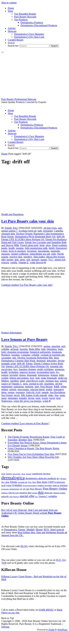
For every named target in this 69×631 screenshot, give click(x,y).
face (15, 369)
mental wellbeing (19, 253)
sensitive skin (25, 492)
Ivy (57, 372)
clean (23, 474)
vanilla (13, 262)
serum (34, 493)
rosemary (20, 392)
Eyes (30, 482)
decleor (46, 473)
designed (40, 360)
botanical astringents (40, 352)
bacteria (24, 349)
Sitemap (5, 626)
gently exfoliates (45, 369)
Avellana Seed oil (27, 230)
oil (21, 489)
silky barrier (7, 259)
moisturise (5, 489)
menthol (14, 380)
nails (53, 253)
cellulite (35, 355)
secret (17, 395)
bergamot (48, 230)
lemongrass (43, 375)
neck (25, 383)
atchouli (14, 349)
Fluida (51, 629)
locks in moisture (17, 251)
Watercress (6, 401)
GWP (51, 482)
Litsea (4, 251)
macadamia (43, 251)
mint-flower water (35, 380)
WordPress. (62, 629)
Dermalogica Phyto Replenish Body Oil (35, 236)
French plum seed (29, 245)
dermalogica (13, 477)
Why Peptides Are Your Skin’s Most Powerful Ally (33, 457)
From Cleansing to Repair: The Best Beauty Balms (33, 448)
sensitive (27, 256)
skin (16, 259)
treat (58, 398)
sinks (50, 395)
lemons (54, 375)
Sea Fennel (7, 395)
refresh (12, 389)
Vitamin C (43, 496)
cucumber (6, 357)
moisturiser (14, 489)
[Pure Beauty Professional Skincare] (34, 96)
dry (58, 478)
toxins (45, 398)
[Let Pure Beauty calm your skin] (34, 211)
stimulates (13, 398)
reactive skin (15, 256)
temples (23, 398)
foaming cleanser (27, 369)
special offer (27, 496)
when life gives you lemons (27, 401)
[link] (11, 42)
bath (40, 230)
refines (4, 389)
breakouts (57, 352)
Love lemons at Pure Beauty (24, 339)
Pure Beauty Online (55, 488)
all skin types (50, 228)
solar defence (14, 496)
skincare (48, 492)
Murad (39, 529)
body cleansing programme (15, 352)
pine (37, 386)
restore (11, 392)
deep (56, 357)
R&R (56, 386)
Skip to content (9, 2)
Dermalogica (10, 529)
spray (4, 398)
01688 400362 (46, 609)
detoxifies (51, 360)
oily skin (26, 489)
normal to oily (36, 383)
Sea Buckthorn (57, 392)
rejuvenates (23, 389)
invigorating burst (46, 372)
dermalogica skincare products (40, 478)
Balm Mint (34, 349)
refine (63, 386)
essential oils (56, 366)
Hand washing (59, 245)
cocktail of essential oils (53, 355)
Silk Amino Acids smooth (34, 395)
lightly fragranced (58, 248)
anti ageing (17, 474)
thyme (31, 398)
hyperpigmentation (30, 485)
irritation (40, 485)
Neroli (60, 253)
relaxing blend (37, 389)
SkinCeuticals (57, 529)
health (12, 248)
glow (48, 245)
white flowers (37, 262)
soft (28, 259)
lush (37, 378)
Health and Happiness (12, 214)
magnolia (55, 251)
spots (62, 395)
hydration (17, 485)
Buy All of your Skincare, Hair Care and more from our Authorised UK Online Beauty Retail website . (31, 513)
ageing (46, 346)
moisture (64, 485)
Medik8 (30, 529)
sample (45, 392)
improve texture (27, 372)
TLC (50, 259)
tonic (38, 398)
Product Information (11, 332)
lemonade (32, 375)
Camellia (58, 230)
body (60, 349)
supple (43, 259)
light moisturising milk (36, 248)
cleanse (28, 474)
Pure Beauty (46, 386)
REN (46, 529)
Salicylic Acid (33, 392)
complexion (37, 473)
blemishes (52, 349)
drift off (60, 236)
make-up (62, 378)
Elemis (13, 482)
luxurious (32, 251)
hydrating (13, 372)
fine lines (42, 482)
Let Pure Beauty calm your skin (27, 221)
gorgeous (59, 369)
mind (22, 380)
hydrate (9, 485)
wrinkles (52, 496)
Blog (24, 546)
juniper (4, 375)
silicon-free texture (55, 256)
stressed (35, 259)
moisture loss (52, 380)
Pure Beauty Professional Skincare (18, 99)
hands (4, 248)
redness (4, 493)
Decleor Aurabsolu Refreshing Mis (35, 357)
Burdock (5, 355)
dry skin (5, 482)
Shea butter (39, 256)
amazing (56, 346)
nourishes (49, 383)
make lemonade (49, 378)
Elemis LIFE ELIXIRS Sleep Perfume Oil (22, 239)
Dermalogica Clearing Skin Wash (18, 360)
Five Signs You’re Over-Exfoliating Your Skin (31, 454)
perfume (29, 386)
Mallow (5, 380)
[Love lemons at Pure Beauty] (34, 329)
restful (49, 389)
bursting (15, 355)
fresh (41, 245)
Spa (56, 395)
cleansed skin (8, 233)
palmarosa (18, 386)
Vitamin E (23, 262)
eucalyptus (6, 369)
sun (36, 496)
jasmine (20, 248)
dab (14, 357)
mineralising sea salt (40, 253)
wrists (45, 401)
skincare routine (59, 493)
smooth (5, 496)
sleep (22, 259)
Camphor (25, 355)
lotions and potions (19, 378)
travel (52, 398)
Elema (29, 363)
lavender (13, 375)
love (32, 378)
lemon (22, 375)
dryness (63, 478)
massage (5, 253)
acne (3, 474)
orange (4, 256)
